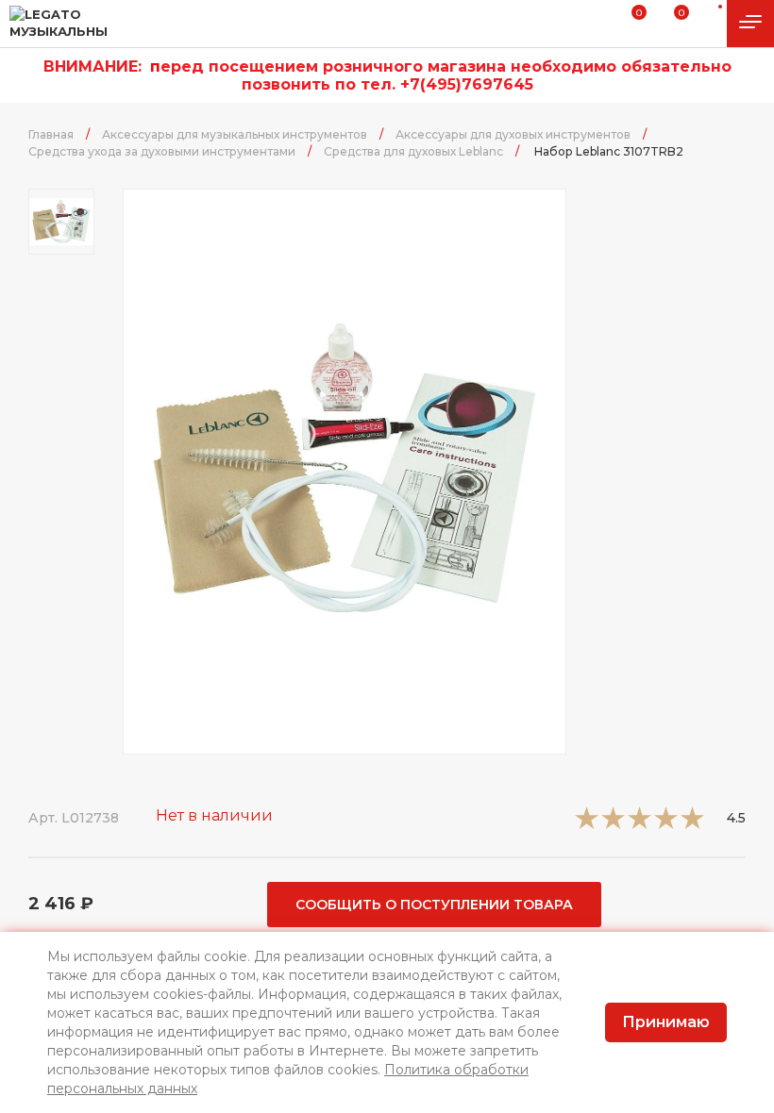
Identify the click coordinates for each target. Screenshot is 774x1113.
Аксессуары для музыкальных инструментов (234, 134)
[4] (666, 824)
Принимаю (666, 1022)
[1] (586, 824)
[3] (639, 824)
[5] (692, 824)
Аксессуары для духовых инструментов (513, 134)
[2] (613, 824)
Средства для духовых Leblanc (413, 151)
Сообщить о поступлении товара (434, 904)
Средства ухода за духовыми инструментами (161, 151)
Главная (51, 134)
